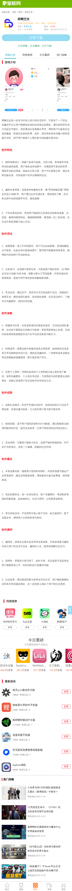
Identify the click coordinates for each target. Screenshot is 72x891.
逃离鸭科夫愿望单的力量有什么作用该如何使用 (43, 829)
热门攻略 (62, 55)
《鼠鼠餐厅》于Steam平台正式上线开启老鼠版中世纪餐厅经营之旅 (43, 869)
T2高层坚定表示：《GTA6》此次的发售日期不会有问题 (43, 809)
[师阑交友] (14, 89)
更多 (70, 640)
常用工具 (29, 12)
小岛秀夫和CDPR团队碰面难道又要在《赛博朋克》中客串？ (43, 789)
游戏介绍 (10, 55)
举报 (70, 609)
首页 (14, 12)
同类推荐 (27, 55)
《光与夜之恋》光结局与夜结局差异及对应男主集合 (43, 848)
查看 (10, 627)
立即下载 (36, 38)
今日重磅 (45, 55)
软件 (20, 12)
